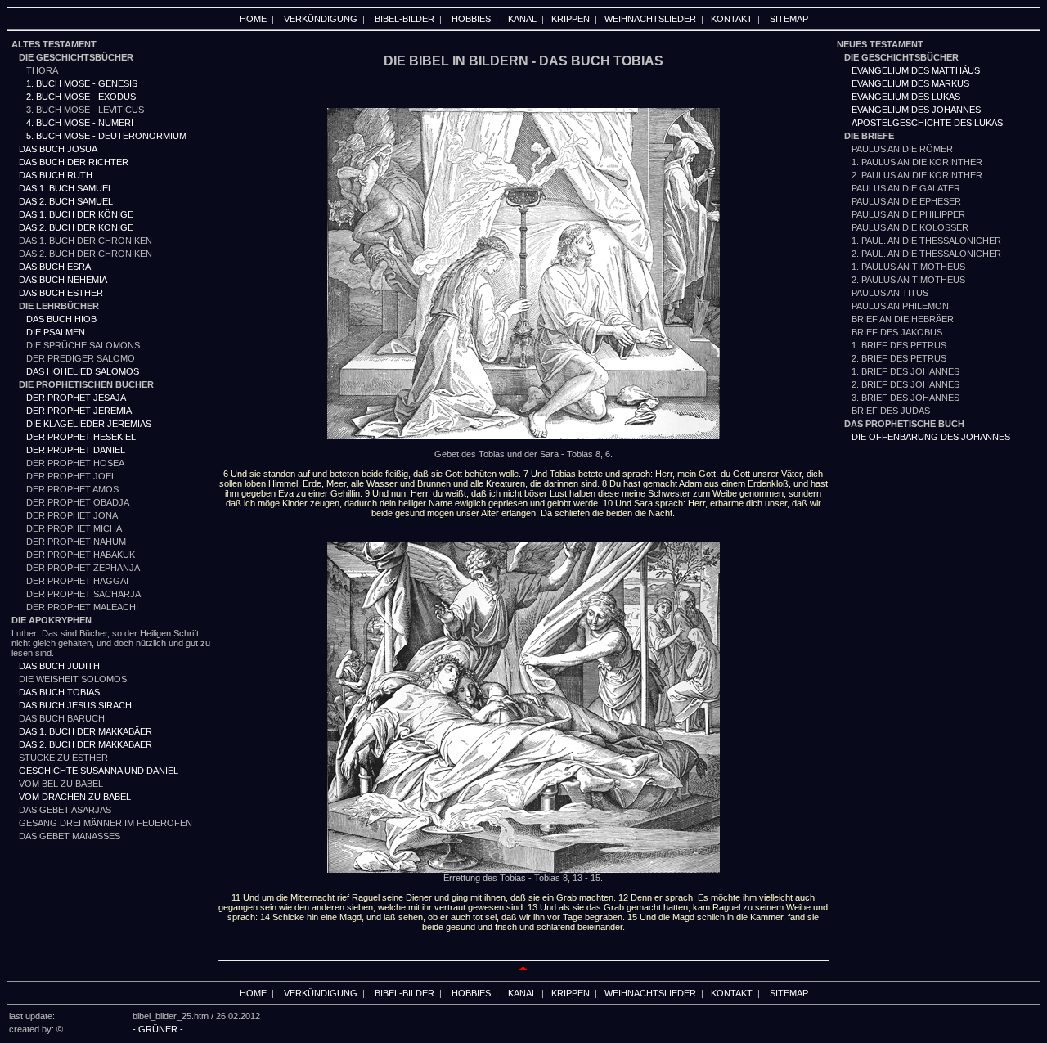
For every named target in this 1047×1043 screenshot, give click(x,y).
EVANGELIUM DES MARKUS (910, 83)
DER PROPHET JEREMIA (79, 411)
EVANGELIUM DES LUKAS (906, 96)
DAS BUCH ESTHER (61, 293)
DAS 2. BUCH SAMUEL (66, 201)
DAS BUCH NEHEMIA (63, 280)
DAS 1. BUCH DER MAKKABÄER (85, 731)
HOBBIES (471, 19)
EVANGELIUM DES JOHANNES (916, 110)
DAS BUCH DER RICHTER (73, 162)
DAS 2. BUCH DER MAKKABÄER (85, 744)
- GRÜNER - (158, 1029)
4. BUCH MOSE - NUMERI (79, 123)
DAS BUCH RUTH (55, 175)
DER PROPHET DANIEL (75, 450)
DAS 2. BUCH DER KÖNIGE (76, 227)
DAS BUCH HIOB (61, 319)
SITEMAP (789, 19)
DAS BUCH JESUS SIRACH (75, 705)
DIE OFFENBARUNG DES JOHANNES (931, 437)
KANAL (522, 19)
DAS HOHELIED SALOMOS (82, 371)
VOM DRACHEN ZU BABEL (75, 797)
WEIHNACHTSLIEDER (650, 19)
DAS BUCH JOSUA (58, 149)
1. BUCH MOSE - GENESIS (74, 83)
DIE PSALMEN (55, 332)
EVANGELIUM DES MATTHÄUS (916, 70)
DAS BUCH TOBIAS (59, 692)
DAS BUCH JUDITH (59, 666)
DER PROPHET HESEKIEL (81, 437)
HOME (253, 19)
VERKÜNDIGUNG (320, 19)
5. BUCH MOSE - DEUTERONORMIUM (106, 136)
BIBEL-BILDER (404, 19)
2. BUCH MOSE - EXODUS (81, 96)
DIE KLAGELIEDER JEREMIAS (88, 424)
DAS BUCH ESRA (55, 267)
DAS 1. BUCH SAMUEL (66, 188)
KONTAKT (732, 19)
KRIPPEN (570, 19)
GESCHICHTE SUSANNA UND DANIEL (98, 771)
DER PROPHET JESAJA (76, 397)
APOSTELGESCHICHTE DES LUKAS (927, 123)
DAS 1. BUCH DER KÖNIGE (76, 214)
